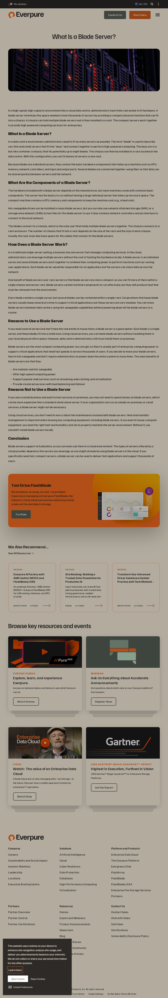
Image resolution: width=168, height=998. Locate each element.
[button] (20, 987)
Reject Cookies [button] (38, 978)
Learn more (15, 970)
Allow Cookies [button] (18, 978)
